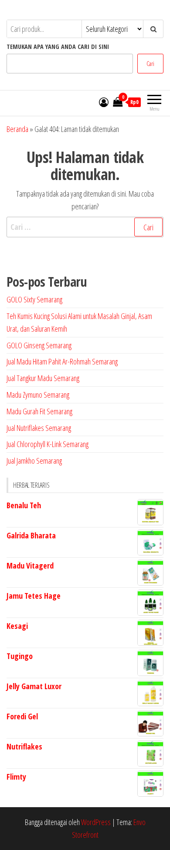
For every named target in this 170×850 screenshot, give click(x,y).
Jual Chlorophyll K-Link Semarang (47, 444)
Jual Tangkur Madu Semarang (43, 378)
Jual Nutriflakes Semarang (39, 428)
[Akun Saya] (104, 101)
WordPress (96, 822)
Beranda (17, 129)
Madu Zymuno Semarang (38, 394)
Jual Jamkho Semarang (34, 460)
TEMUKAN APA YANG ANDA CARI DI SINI (58, 46)
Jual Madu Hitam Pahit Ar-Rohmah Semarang (62, 361)
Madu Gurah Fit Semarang (39, 411)
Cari (150, 63)
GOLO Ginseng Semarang (39, 345)
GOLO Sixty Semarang (34, 299)
